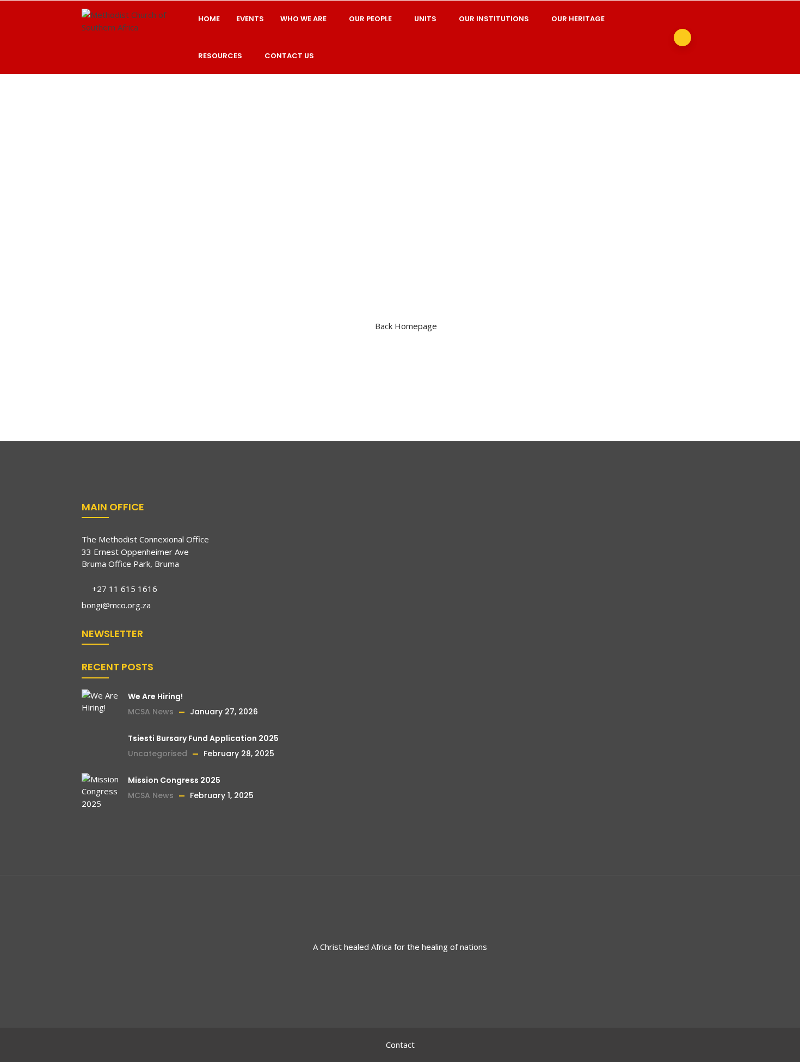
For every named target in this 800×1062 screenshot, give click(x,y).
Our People (370, 19)
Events (250, 19)
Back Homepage (406, 325)
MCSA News (151, 711)
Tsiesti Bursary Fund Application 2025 (203, 738)
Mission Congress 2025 (174, 780)
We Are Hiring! (155, 696)
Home (209, 19)
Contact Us (289, 56)
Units (425, 19)
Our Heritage (578, 19)
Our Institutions (494, 19)
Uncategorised (157, 753)
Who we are (303, 19)
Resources (220, 56)
